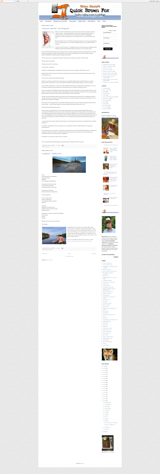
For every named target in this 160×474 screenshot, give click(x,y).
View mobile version (69, 256)
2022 (104, 374)
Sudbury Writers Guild (107, 338)
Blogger (82, 463)
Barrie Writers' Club (107, 269)
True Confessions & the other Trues (114, 186)
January (106, 429)
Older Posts (94, 253)
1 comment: (58, 145)
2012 (104, 394)
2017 (104, 384)
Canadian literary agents (107, 64)
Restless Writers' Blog (107, 331)
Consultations (48, 21)
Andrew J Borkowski (107, 263)
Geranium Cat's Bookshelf (108, 287)
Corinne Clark (105, 283)
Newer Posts (44, 253)
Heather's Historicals (107, 293)
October (106, 406)
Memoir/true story (106, 98)
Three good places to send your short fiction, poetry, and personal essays (114, 179)
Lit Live (104, 316)
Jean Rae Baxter (106, 295)
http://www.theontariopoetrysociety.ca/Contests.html (79, 241)
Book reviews (105, 90)
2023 (104, 372)
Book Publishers (91, 21)
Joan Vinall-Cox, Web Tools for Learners (109, 297)
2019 (104, 380)
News (98, 21)
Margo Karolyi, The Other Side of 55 (110, 319)
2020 (104, 378)
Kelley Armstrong (106, 304)
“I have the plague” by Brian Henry (111, 205)
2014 (104, 390)
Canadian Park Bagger (107, 280)
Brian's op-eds (106, 275)
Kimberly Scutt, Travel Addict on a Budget (110, 308)
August (106, 410)
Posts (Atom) (49, 260)
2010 (104, 398)
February (106, 427)
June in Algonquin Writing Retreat (113, 198)
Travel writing (105, 107)
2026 (104, 366)
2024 (104, 370)
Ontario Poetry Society (107, 328)
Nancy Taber (105, 323)
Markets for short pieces (107, 71)
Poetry (51, 249)
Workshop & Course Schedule (60, 21)
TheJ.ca (104, 343)
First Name (106, 38)
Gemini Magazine (106, 285)
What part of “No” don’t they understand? (109, 194)
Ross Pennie (105, 335)
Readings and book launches (108, 74)
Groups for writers (106, 69)
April (105, 418)
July (105, 412)
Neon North (105, 324)
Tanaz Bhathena (106, 340)
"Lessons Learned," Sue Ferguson (55, 28)
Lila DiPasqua (105, 312)
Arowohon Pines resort (107, 264)
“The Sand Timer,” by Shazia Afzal (111, 145)
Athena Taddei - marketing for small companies (110, 267)
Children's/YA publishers (108, 66)
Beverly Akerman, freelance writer (109, 271)
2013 (104, 392)
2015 (104, 388)
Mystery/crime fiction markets (109, 73)
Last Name (106, 43)
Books (104, 91)
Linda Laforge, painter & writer (109, 314)
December (106, 402)
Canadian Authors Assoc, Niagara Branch (109, 278)
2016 (104, 386)
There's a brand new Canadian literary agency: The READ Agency (114, 149)
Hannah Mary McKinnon (108, 291)
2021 (104, 376)
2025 (104, 368)
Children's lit (105, 93)
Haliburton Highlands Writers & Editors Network (109, 289)
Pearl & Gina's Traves (107, 329)
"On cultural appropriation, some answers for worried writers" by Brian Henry (110, 173)
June (105, 414)
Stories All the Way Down (108, 336)
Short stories (105, 105)
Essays (104, 95)
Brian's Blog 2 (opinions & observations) (108, 273)
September (106, 408)
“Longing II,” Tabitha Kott (51, 153)
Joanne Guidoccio (106, 299)
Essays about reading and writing (109, 96)
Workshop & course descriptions (109, 82)
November (106, 404)
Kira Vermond (106, 311)
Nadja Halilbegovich (107, 321)
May (105, 416)
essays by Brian (106, 108)
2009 (104, 400)
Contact (104, 21)
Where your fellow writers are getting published (110, 80)
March (105, 420)
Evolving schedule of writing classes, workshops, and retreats (110, 116)
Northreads (105, 326)
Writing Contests (82, 21)
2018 (104, 382)
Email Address (107, 32)
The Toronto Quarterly (107, 341)
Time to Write (105, 345)
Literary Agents (72, 21)
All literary (47, 146)
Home (41, 21)
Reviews (104, 103)
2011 (104, 396)
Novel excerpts (106, 100)
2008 (104, 431)
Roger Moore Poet (106, 333)
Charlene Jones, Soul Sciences (109, 282)
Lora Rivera (105, 318)
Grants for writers (106, 67)
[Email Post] (62, 145)
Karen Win (105, 301)
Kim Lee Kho (105, 306)
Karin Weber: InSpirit (107, 303)
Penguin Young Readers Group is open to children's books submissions (113, 157)
